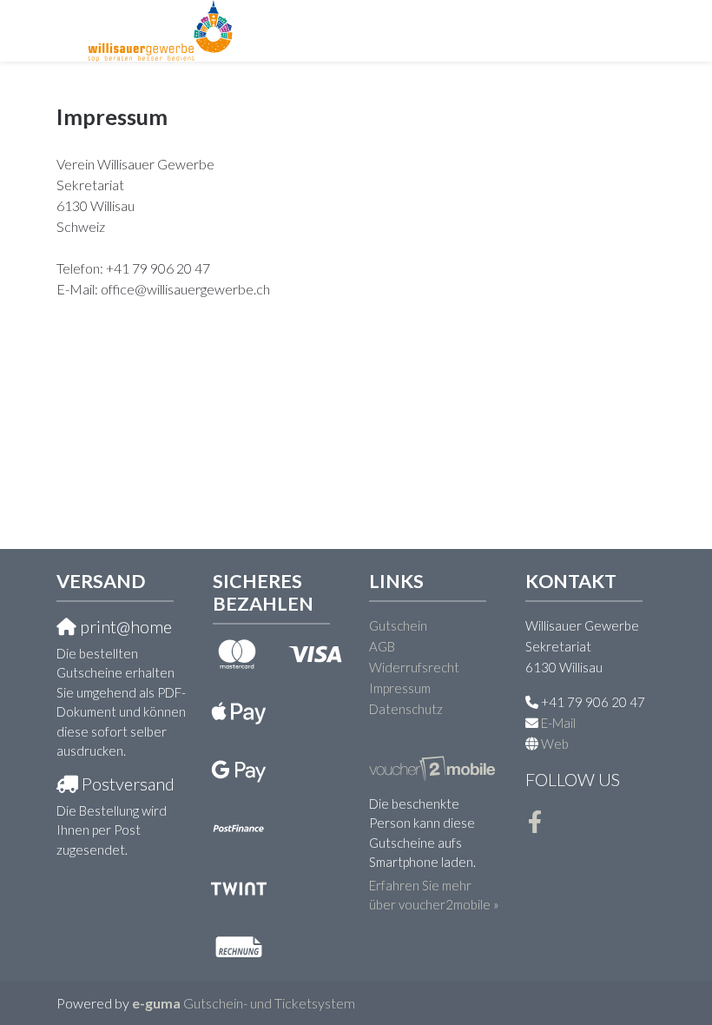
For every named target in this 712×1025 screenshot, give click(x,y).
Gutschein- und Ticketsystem (243, 1003)
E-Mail (558, 723)
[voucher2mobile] (434, 767)
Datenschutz (406, 709)
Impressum (400, 688)
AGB (382, 646)
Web (555, 743)
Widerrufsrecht (414, 667)
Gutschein (398, 625)
